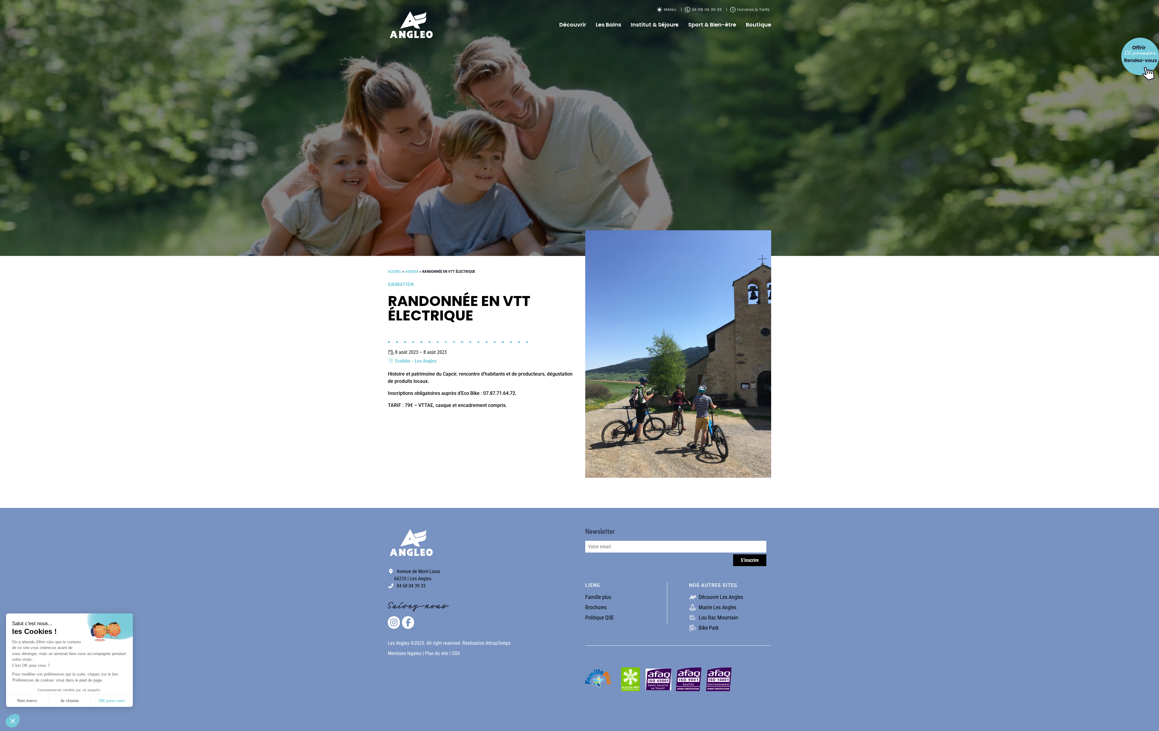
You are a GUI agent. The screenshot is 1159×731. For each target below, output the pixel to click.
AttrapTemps (498, 643)
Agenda (412, 271)
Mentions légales (404, 653)
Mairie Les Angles (717, 607)
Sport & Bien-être (712, 24)
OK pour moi (112, 700)
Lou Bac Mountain (718, 617)
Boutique (758, 24)
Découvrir (572, 24)
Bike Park (708, 628)
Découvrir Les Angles (720, 597)
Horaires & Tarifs (753, 9)
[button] (12, 721)
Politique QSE (599, 617)
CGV (456, 653)
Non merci (27, 700)
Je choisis (69, 700)
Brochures (596, 607)
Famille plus (598, 597)
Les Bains (608, 24)
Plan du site (437, 653)
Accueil (394, 271)
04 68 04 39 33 (707, 9)
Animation (401, 284)
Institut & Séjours (654, 24)
